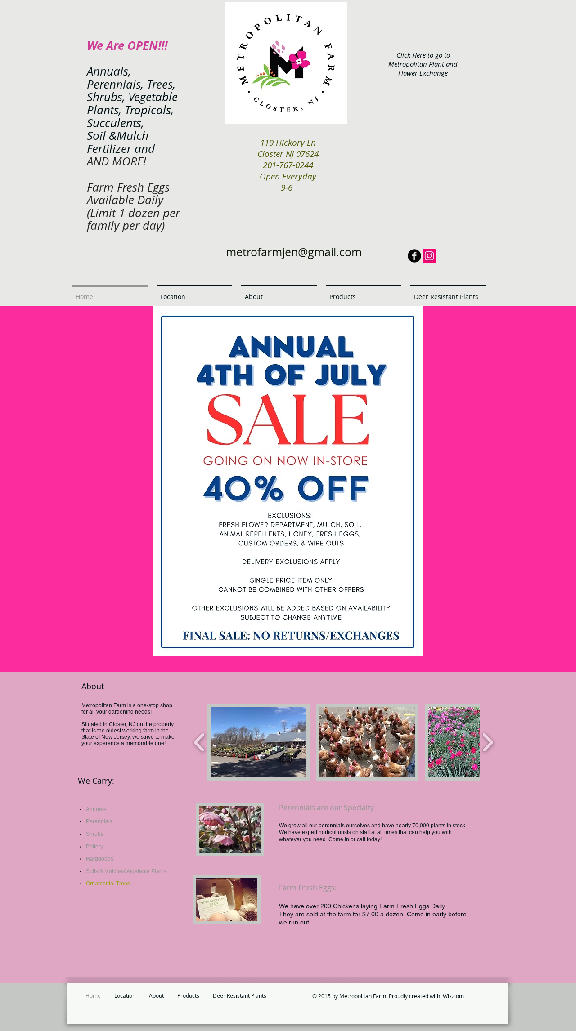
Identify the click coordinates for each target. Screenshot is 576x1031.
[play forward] (487, 742)
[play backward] (199, 742)
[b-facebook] (414, 256)
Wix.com (453, 996)
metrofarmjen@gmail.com (294, 252)
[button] (258, 742)
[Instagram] (429, 256)
